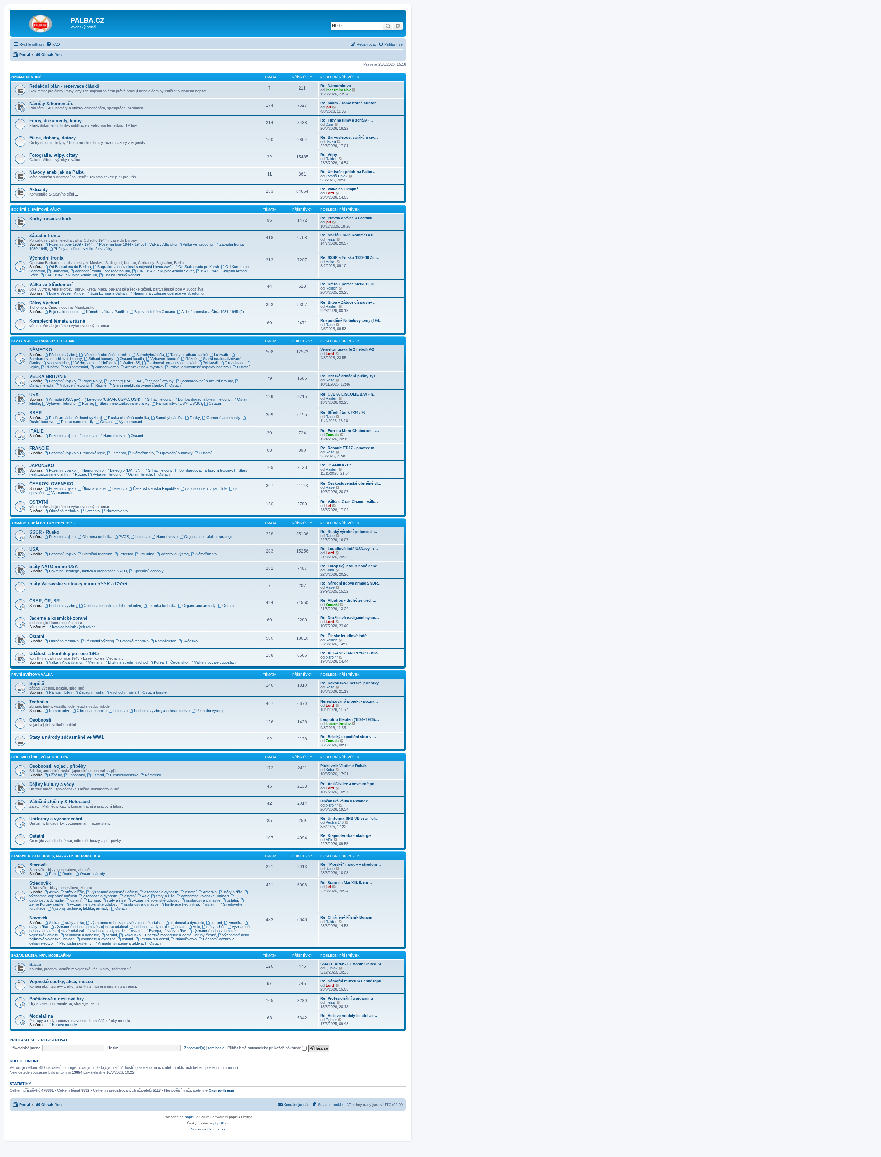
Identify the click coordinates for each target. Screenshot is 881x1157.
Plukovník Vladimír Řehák (343, 766)
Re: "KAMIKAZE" (335, 465)
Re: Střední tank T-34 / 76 (342, 412)
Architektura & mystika (144, 367)
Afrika (54, 892)
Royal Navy (92, 381)
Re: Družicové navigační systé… (349, 618)
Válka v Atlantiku (163, 244)
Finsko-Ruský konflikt (122, 275)
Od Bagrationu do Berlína (70, 267)
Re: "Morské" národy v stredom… (350, 864)
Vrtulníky (146, 554)
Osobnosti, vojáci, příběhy (57, 766)
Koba (330, 570)
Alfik (329, 840)
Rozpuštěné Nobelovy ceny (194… (351, 320)
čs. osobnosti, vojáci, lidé (206, 488)
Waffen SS (131, 363)
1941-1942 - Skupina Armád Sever (165, 271)
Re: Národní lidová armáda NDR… (351, 583)
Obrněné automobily (223, 418)
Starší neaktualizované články (138, 385)
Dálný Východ (44, 302)
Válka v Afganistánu (65, 662)
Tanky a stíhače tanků (189, 355)
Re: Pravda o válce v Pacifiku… (348, 218)
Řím (52, 874)
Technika (38, 701)
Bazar (35, 964)
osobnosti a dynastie (161, 892)
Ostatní (243, 367)
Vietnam (95, 662)
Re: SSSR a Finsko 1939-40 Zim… (350, 257)
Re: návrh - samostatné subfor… (350, 103)
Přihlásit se (22, 1040)
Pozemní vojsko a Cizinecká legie (77, 453)
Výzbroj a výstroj (175, 554)
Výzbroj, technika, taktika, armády (80, 908)
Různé (191, 359)
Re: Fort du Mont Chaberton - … (349, 431)
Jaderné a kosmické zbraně (58, 618)
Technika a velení (154, 939)
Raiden (331, 159)
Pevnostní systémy (75, 943)
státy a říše (74, 892)
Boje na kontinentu (64, 311)
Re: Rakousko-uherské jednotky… (351, 683)
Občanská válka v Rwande (344, 801)
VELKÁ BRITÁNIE (48, 376)
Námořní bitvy (60, 692)
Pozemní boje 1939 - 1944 (71, 244)
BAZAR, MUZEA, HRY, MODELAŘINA (41, 955)
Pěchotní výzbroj (63, 355)
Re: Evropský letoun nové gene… (350, 566)
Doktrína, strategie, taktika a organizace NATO (88, 571)
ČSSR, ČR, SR (44, 600)
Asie (145, 896)
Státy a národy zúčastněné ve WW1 (66, 737)
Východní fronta (46, 258)
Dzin (329, 124)
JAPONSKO (41, 465)
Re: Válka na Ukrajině (339, 189)
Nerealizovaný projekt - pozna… (349, 701)
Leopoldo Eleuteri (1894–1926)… (349, 719)
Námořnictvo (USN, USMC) (179, 403)
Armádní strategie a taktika (120, 943)
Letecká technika (162, 605)
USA (34, 394)
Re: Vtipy (328, 154)
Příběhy (52, 367)
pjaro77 (332, 657)
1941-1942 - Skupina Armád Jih (71, 275)
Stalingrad (60, 271)
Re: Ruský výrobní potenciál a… (349, 531)
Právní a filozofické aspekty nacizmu (200, 367)
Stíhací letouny (100, 359)
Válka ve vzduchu (198, 244)
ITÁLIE (36, 431)
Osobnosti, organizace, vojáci (171, 363)
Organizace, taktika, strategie (208, 537)
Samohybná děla (150, 355)
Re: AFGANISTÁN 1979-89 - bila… (350, 653)
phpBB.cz (221, 1123)
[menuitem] (53, 44)
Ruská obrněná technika (128, 418)
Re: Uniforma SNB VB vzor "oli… (350, 818)
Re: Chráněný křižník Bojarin (346, 917)
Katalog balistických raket (73, 627)
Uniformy (108, 363)
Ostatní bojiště (154, 692)
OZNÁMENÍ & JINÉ (26, 77)
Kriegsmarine (58, 363)
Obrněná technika (64, 511)
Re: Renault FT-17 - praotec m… (349, 448)
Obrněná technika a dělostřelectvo (112, 605)
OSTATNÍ (38, 502)
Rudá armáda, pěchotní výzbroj (75, 418)
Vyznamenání (76, 367)
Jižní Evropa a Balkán (108, 293)
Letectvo (89, 436)
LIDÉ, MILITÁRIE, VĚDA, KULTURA (39, 757)
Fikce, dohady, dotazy (52, 137)
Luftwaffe (221, 355)
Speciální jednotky (149, 571)
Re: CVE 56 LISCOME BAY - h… (348, 394)
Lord (330, 193)
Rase (330, 325)
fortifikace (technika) (182, 904)
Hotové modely (64, 1025)
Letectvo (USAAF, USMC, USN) (113, 399)
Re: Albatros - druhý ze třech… (348, 600)
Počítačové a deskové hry (56, 998)
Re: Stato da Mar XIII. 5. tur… (346, 883)
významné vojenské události (114, 892)
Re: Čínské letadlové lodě (343, 636)
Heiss (330, 239)
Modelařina (41, 1016)
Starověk (38, 864)
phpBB (190, 1117)
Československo (124, 775)
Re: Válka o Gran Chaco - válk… (349, 501)
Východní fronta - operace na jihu (102, 271)
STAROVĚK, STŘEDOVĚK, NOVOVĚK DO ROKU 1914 (55, 856)
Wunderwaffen (107, 367)
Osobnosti (40, 720)
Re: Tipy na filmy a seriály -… (346, 120)
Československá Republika (156, 488)
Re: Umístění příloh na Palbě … (348, 172)
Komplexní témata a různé (57, 321)
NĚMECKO (40, 350)
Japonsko (76, 775)
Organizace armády (199, 605)
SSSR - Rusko (44, 532)
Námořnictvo (114, 436)
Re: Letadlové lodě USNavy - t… (349, 549)
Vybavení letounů (164, 359)
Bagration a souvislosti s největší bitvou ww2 (134, 267)
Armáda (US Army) (65, 399)
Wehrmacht (85, 363)
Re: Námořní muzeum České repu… (352, 981)
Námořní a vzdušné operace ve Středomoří (169, 293)
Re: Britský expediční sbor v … (348, 737)
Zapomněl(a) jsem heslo (204, 1048)
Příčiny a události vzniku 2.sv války (83, 248)
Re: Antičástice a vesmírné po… (349, 784)
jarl (328, 107)
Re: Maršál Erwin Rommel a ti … (349, 235)
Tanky (195, 418)
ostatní (191, 892)
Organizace (234, 363)
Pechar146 (335, 822)
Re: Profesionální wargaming (346, 998)
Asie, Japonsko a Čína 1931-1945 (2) (212, 311)
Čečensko (179, 662)
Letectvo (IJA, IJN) (126, 470)
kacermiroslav (338, 90)
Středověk (40, 883)
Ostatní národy (92, 874)
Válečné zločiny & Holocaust (59, 801)
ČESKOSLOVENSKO (51, 483)
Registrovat (54, 1040)
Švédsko (190, 641)
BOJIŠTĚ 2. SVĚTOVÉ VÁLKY (36, 209)
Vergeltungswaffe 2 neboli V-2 (347, 349)
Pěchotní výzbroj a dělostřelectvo (162, 710)
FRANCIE (39, 448)
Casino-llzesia (221, 1090)
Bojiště (36, 683)
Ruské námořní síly (77, 422)
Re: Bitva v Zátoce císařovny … (348, 302)
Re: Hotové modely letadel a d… (349, 1015)
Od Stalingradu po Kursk (198, 267)
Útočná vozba (94, 488)
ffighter (331, 1020)
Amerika (210, 892)
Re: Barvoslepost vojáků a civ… (349, 137)
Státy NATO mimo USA (53, 566)
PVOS (124, 537)
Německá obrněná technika (107, 355)
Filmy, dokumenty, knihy (55, 120)
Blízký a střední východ (128, 662)
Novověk (38, 918)
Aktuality (38, 189)
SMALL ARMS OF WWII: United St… (352, 964)
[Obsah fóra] (41, 22)
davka (331, 141)
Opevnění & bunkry (176, 453)
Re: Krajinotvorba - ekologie (345, 835)
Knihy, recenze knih (50, 218)
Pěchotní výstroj (209, 710)
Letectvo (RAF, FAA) (125, 381)
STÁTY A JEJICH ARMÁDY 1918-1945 (42, 341)
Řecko (67, 874)
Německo (153, 775)
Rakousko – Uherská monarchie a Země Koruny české (170, 935)
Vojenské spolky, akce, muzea (61, 981)
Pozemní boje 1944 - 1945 (121, 244)
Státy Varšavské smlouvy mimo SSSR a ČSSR (78, 583)
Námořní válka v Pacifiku (107, 311)
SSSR (35, 413)
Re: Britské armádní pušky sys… (349, 376)
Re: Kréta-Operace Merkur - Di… (349, 284)
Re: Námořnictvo (335, 86)
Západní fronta (44, 235)
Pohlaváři (210, 363)
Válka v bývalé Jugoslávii (215, 662)
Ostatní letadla (132, 359)
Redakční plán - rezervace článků (64, 86)
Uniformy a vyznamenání (55, 818)
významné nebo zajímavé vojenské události (127, 923)
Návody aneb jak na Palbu (57, 172)
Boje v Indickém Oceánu (154, 311)
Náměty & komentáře (51, 103)
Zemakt (332, 435)
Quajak (332, 968)
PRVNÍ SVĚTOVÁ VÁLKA (32, 674)
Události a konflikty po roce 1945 (64, 653)
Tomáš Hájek (337, 176)
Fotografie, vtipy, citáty (53, 155)
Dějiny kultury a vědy (51, 784)
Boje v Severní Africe (66, 293)
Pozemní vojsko (62, 381)
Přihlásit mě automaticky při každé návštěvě (264, 1048)
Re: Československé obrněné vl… (350, 483)
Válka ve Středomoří (51, 284)
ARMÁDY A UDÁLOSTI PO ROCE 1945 (43, 523)
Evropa (94, 900)
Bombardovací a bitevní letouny (206, 381)
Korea (159, 662)
